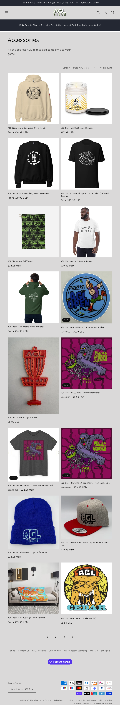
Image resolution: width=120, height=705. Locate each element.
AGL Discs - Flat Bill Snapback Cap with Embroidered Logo (85, 543)
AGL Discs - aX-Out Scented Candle (77, 128)
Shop (12, 650)
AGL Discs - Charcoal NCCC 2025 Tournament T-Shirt (31, 485)
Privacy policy (74, 700)
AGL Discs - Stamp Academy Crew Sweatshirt (28, 193)
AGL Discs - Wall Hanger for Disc (22, 417)
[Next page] (72, 637)
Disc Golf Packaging (100, 650)
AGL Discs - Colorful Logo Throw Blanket (26, 618)
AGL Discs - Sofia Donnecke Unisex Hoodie (27, 128)
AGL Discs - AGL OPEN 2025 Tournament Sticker (82, 327)
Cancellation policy (104, 703)
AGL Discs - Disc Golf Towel (20, 261)
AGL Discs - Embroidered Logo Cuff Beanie (27, 552)
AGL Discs (31, 700)
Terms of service (89, 700)
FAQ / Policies (39, 650)
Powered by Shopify (43, 700)
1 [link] (47, 636)
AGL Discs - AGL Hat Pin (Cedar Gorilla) (78, 618)
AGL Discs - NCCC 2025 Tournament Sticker (80, 393)
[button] (6, 12)
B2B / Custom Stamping (75, 650)
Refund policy (59, 700)
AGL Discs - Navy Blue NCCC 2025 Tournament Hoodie (85, 483)
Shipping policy (105, 700)
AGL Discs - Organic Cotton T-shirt (76, 261)
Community (54, 650)
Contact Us (23, 650)
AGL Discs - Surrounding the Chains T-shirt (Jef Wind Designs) (85, 194)
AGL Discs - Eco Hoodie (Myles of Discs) (26, 326)
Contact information (84, 703)
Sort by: (66, 67)
